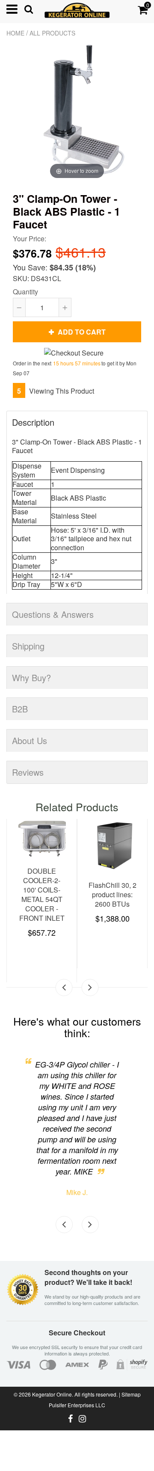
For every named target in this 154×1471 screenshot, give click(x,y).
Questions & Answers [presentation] (53, 614)
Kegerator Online (52, 1394)
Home (15, 33)
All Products (52, 33)
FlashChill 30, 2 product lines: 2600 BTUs (112, 894)
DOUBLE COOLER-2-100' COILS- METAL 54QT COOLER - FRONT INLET (42, 894)
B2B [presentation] (20, 709)
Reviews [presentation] (28, 772)
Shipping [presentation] (28, 646)
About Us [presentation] (29, 740)
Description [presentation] (33, 422)
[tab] (77, 417)
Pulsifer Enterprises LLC (77, 1405)
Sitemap (131, 1394)
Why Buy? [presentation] (31, 677)
